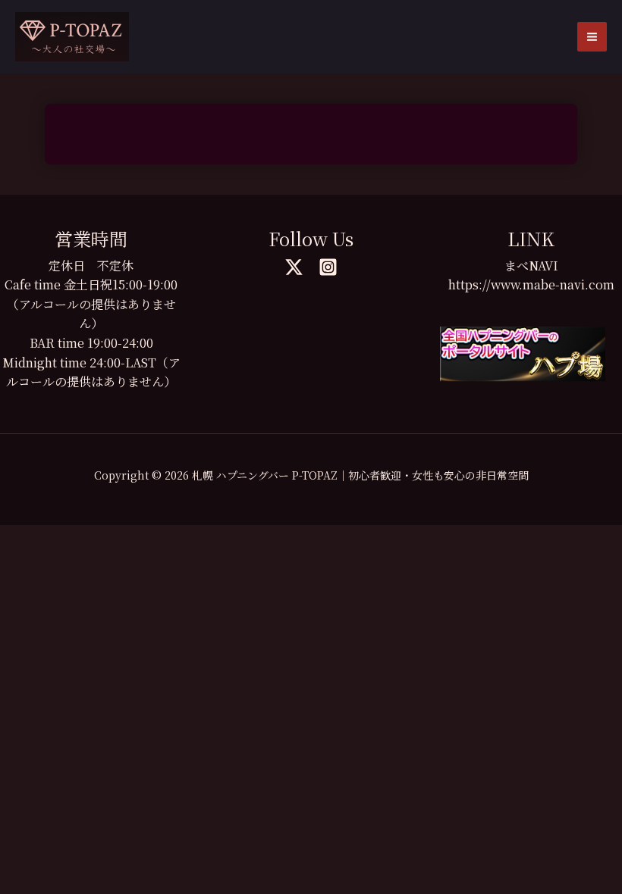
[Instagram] (328, 267)
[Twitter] (293, 267)
